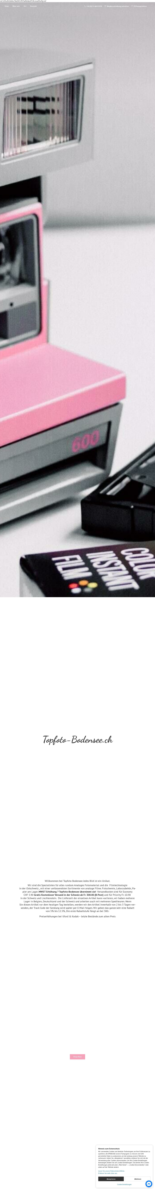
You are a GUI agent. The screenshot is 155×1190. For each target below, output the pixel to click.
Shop (7, 6)
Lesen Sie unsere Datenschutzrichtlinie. (111, 1171)
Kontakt (33, 6)
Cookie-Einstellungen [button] (124, 1184)
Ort (25, 6)
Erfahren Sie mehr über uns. (107, 1173)
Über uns (16, 6)
